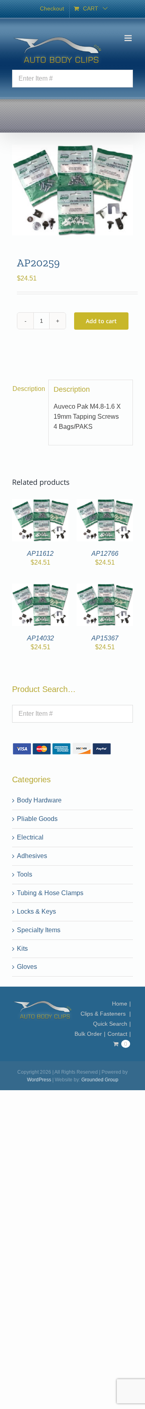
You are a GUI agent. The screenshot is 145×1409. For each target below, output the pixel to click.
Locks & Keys (36, 911)
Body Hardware (39, 800)
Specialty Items (38, 930)
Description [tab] (28, 388)
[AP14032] (40, 588)
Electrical (30, 837)
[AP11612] (40, 503)
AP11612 (40, 553)
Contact (117, 1034)
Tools (24, 874)
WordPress (39, 1080)
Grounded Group (99, 1080)
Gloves (27, 966)
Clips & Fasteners (104, 1013)
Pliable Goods (37, 818)
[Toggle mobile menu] (128, 38)
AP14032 (40, 638)
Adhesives (32, 855)
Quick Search (110, 1023)
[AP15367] (105, 588)
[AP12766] (105, 503)
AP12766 (104, 553)
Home (119, 1003)
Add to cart (101, 321)
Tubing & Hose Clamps (50, 892)
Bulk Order (88, 1034)
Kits (22, 948)
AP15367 (104, 638)
